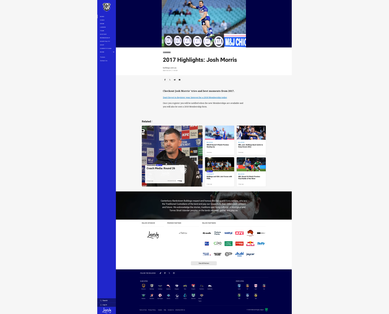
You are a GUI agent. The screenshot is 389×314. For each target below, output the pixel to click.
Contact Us (103, 61)
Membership (105, 38)
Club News (167, 52)
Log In (105, 305)
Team (102, 30)
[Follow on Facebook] (165, 273)
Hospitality (105, 41)
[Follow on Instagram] (174, 273)
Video (102, 20)
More (102, 52)
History (103, 34)
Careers (160, 310)
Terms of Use (143, 310)
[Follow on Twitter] (169, 273)
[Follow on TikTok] (160, 273)
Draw (102, 23)
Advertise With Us (180, 310)
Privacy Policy (152, 310)
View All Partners (204, 263)
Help (165, 310)
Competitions (106, 48)
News (102, 16)
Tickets (102, 57)
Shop (102, 45)
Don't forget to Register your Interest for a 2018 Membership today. (195, 97)
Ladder (103, 27)
